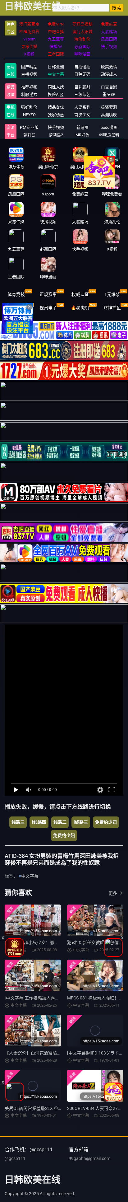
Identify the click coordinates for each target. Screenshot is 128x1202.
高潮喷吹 (109, 114)
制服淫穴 (29, 94)
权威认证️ (80, 294)
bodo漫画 (109, 127)
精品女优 (56, 107)
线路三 (18, 822)
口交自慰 (109, 87)
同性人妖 (56, 87)
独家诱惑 (56, 114)
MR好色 (82, 135)
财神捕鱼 (112, 307)
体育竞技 (16, 294)
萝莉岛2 (56, 135)
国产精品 (29, 66)
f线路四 (39, 822)
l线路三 (81, 822)
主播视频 (29, 74)
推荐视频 (29, 87)
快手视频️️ (56, 127)
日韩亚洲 (56, 66)
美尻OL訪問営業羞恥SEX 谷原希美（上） (44, 1108)
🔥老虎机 (80, 307)
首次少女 (82, 114)
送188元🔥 (16, 307)
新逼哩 (82, 127)
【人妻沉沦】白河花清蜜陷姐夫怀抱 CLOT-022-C (51, 1052)
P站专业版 (29, 127)
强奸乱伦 (29, 107)
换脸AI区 (56, 94)
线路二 (59, 822)
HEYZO (29, 114)
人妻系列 (82, 107)
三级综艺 (82, 94)
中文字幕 (56, 74)
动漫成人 (109, 74)
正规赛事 (48, 294)
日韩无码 (82, 74)
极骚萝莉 (109, 107)
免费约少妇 (106, 822)
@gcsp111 (15, 1158)
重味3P (109, 94)
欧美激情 (109, 66)
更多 (112, 893)
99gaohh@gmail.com (89, 1158)
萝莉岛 (29, 135)
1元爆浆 (112, 294)
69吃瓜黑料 (109, 135)
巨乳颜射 (82, 87)
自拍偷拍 (82, 66)
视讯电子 (48, 307)
